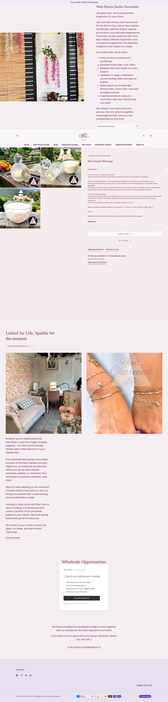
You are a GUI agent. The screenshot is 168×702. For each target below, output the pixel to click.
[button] (17, 135)
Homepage (91, 156)
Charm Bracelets (13, 537)
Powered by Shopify (53, 696)
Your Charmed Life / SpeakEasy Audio (33, 696)
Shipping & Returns (95, 249)
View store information (97, 262)
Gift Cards (86, 145)
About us (140, 145)
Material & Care (112, 249)
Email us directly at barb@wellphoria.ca (84, 647)
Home (26, 145)
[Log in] (144, 136)
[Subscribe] (137, 126)
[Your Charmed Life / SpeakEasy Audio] (84, 135)
